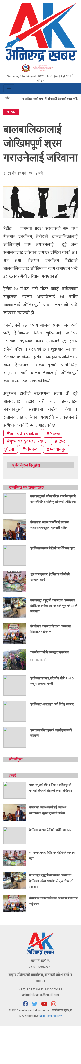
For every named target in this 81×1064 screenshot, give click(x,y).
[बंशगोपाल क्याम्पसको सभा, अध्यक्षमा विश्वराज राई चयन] (14, 633)
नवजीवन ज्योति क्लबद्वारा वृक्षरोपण (49, 652)
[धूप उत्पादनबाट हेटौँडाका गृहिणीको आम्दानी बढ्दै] (14, 581)
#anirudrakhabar (22, 433)
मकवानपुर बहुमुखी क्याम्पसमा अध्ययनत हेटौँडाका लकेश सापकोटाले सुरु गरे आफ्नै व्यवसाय (54, 605)
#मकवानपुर (56, 449)
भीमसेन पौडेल (43, 660)
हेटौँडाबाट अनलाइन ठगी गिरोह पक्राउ (52, 704)
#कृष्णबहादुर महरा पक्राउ (27, 441)
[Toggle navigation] (8, 88)
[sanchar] (40, 67)
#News (53, 433)
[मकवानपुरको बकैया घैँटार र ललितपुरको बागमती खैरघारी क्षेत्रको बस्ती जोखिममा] (14, 503)
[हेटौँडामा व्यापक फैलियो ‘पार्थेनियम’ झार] (14, 555)
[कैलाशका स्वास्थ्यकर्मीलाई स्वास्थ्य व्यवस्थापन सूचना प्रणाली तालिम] (14, 529)
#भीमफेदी (30, 449)
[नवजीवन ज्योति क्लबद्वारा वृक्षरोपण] (14, 659)
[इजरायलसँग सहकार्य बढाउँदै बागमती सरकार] (14, 737)
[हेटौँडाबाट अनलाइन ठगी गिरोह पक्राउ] (14, 711)
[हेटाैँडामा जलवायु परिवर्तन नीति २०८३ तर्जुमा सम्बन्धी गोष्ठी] (14, 685)
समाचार (11, 112)
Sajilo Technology (50, 1015)
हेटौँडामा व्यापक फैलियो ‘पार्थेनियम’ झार (52, 548)
